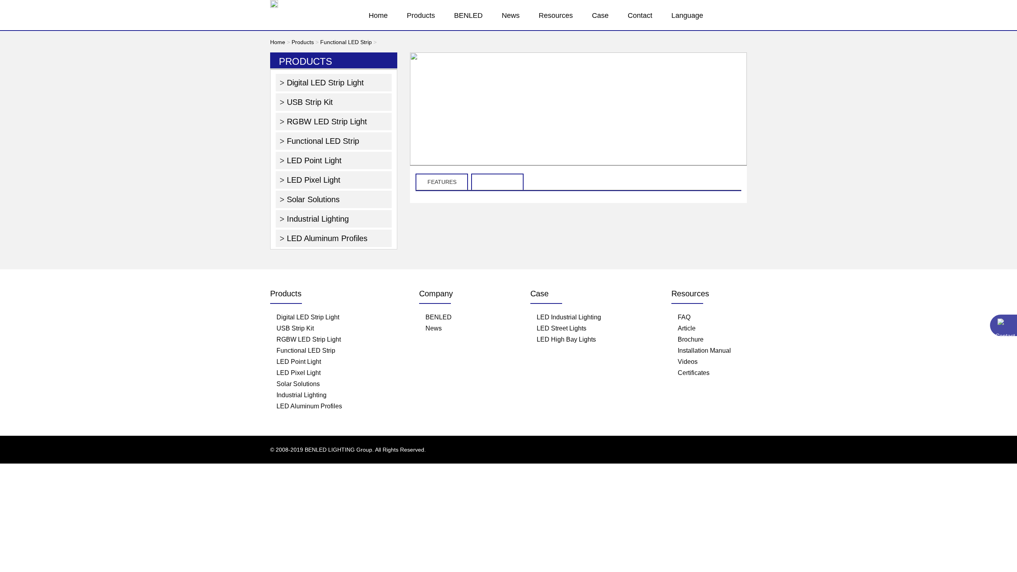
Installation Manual (704, 350)
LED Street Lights (561, 328)
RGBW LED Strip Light (325, 121)
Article (687, 328)
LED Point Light (313, 160)
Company (436, 293)
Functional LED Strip (346, 42)
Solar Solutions (312, 199)
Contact (640, 15)
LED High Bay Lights (566, 339)
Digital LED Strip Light (324, 82)
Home (378, 15)
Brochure (691, 339)
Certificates (694, 372)
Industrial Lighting (316, 218)
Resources (556, 15)
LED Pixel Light (312, 180)
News (511, 15)
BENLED (468, 15)
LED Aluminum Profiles (325, 238)
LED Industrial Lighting (569, 317)
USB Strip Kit (308, 102)
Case (600, 15)
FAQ (684, 317)
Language (687, 15)
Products (421, 15)
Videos (688, 361)
